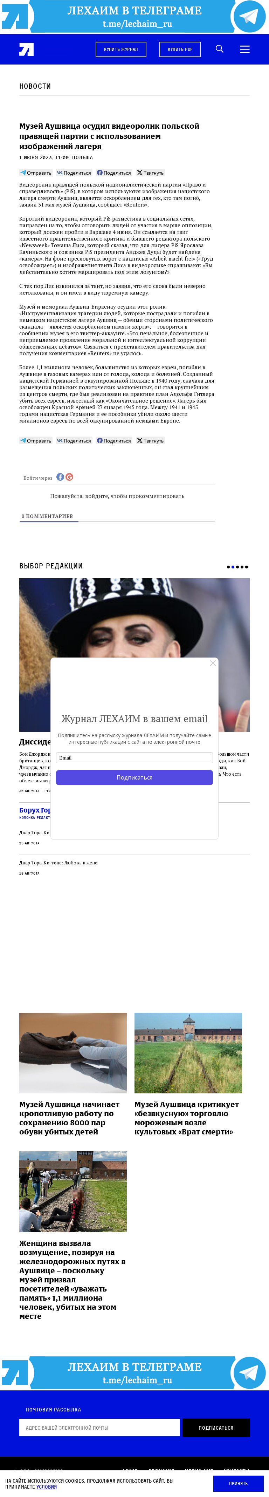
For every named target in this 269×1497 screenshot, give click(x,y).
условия (46, 1487)
